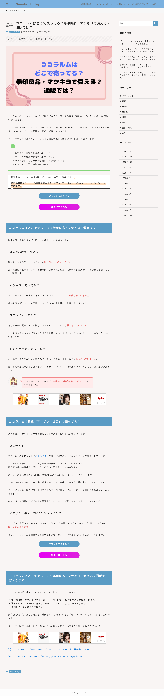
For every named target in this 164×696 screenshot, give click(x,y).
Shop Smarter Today (23, 4)
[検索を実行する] (155, 23)
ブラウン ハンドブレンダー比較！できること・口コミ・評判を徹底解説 (138, 42)
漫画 (124, 117)
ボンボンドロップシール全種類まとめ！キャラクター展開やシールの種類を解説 (138, 50)
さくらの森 (41, 455)
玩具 (124, 122)
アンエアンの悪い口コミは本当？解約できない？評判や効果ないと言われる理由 (138, 58)
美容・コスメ (14, 32)
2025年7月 (127, 178)
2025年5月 (127, 188)
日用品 (125, 106)
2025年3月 (127, 199)
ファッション (128, 95)
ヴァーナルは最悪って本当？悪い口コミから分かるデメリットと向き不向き (138, 65)
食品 (124, 133)
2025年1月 (127, 210)
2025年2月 (127, 204)
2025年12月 (127, 156)
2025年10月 (127, 162)
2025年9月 (127, 167)
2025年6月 (127, 183)
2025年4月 (127, 194)
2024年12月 (127, 215)
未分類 (125, 112)
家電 (124, 101)
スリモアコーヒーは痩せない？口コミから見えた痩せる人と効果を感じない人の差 (138, 75)
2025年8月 (127, 172)
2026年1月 (127, 151)
